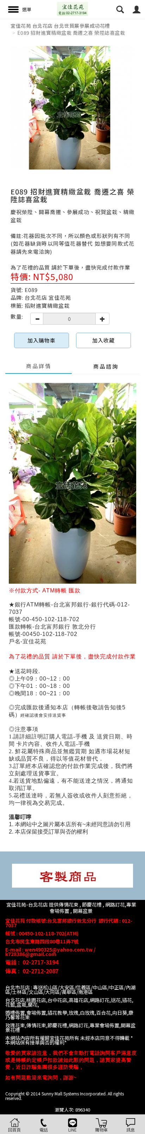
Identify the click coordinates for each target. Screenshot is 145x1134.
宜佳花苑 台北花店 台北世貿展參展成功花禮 (60, 25)
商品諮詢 (106, 366)
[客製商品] (72, 874)
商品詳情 (38, 366)
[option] (72, 108)
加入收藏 (103, 340)
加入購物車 (41, 340)
